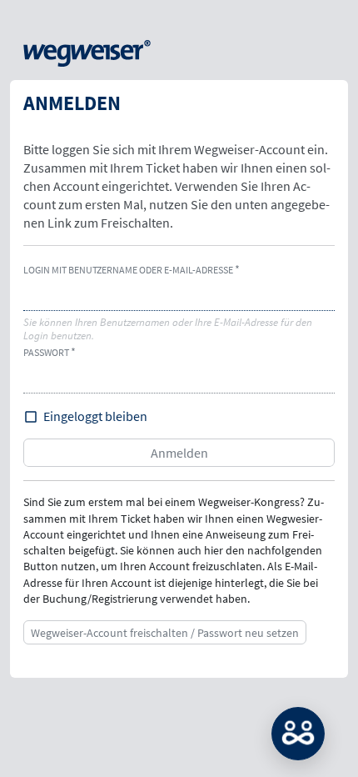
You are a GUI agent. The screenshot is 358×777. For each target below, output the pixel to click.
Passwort (46, 352)
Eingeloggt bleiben (95, 416)
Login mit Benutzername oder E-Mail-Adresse (128, 269)
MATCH (298, 733)
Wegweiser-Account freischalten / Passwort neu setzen (165, 632)
